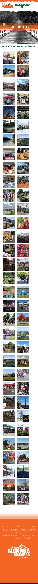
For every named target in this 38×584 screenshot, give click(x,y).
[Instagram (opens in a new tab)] (28, 5)
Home (6, 526)
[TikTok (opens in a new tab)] (22, 7)
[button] (33, 6)
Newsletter (18, 526)
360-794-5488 (19, 5)
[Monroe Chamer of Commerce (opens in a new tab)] (19, 560)
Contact (31, 526)
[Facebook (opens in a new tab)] (25, 5)
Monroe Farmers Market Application (19, 1)
